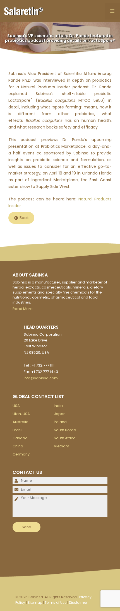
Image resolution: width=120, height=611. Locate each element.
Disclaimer (78, 602)
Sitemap (35, 602)
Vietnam (61, 446)
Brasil (17, 430)
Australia (20, 422)
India (58, 405)
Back (24, 218)
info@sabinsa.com (41, 378)
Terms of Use (55, 602)
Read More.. (23, 308)
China (18, 446)
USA (16, 405)
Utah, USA (21, 413)
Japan (60, 413)
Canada (20, 438)
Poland (60, 422)
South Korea (65, 430)
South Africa (65, 438)
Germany (21, 454)
